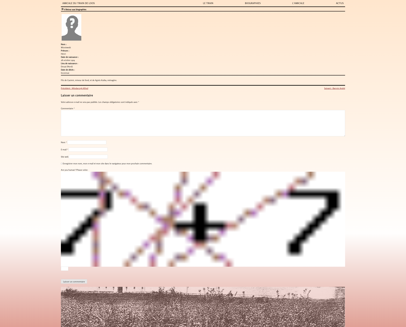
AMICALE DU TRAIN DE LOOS (78, 3)
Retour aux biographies (75, 9)
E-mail (64, 149)
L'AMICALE (298, 3)
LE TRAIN (208, 3)
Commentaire (68, 108)
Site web (64, 156)
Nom (64, 142)
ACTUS (340, 3)
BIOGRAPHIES (253, 3)
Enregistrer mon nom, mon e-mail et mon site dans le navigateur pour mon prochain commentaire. (107, 163)
